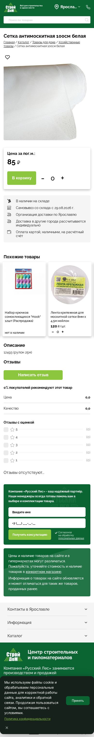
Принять (78, 700)
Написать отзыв (33, 375)
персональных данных (71, 538)
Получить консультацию (30, 534)
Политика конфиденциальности (27, 719)
